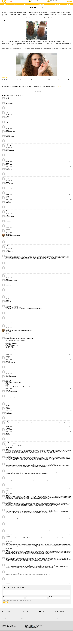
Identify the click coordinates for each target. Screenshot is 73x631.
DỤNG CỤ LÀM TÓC (41, 4)
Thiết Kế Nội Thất (57, 4)
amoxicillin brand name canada (9, 136)
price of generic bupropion (9, 183)
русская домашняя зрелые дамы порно (11, 343)
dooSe (6, 329)
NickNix (6, 250)
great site (50, 512)
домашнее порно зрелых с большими (11, 349)
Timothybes (7, 421)
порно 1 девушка (8, 344)
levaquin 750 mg (7, 155)
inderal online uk (7, 178)
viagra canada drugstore (9, 103)
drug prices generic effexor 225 (10, 126)
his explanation (48, 553)
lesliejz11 (6, 305)
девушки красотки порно (9, 348)
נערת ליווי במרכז (7, 333)
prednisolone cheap (8, 301)
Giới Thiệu (15, 4)
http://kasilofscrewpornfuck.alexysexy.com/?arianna (13, 307)
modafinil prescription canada (9, 150)
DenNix (6, 201)
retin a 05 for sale (8, 296)
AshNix (6, 412)
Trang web (50, 596)
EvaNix (6, 274)
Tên (4, 596)
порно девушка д (8, 350)
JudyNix (6, 125)
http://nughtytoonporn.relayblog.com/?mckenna (12, 397)
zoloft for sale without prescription (10, 376)
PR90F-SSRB (14, 443)
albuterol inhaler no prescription (10, 362)
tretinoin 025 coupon (8, 413)
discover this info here (50, 526)
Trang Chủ (6, 4)
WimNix (6, 149)
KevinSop (6, 245)
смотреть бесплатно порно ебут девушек (12, 345)
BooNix (6, 116)
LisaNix (6, 196)
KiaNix (6, 97)
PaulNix (6, 187)
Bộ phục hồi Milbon (58, 86)
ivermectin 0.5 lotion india (9, 251)
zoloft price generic (8, 122)
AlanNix (6, 135)
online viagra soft (8, 211)
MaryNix (6, 154)
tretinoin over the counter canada (10, 325)
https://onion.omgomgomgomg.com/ (10, 292)
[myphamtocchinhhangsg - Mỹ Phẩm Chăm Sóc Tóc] (4, 1)
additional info (49, 560)
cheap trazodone (7, 263)
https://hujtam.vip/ (23, 338)
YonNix (6, 121)
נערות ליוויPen (7, 234)
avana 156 (6, 117)
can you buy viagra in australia (9, 216)
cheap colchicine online (8, 169)
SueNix (6, 402)
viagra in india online (8, 145)
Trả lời (70, 100)
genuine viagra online (8, 429)
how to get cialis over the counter (10, 403)
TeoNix (6, 111)
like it (48, 466)
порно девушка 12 (8, 342)
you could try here (48, 574)
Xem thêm (4, 618)
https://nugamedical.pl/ (21, 246)
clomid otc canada (8, 230)
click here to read (43, 519)
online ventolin (7, 367)
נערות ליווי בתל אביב (8, 237)
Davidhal (6, 255)
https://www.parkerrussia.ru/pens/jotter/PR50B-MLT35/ (13, 445)
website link (49, 498)
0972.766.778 (36, 626)
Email (27, 596)
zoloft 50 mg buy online (8, 275)
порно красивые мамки (9, 346)
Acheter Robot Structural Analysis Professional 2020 (13, 321)
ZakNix (6, 168)
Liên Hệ (68, 4)
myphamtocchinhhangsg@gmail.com (33, 627)
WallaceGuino (7, 266)
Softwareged (7, 316)
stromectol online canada (9, 242)
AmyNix (6, 144)
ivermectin (7, 98)
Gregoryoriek (7, 337)
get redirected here (52, 452)
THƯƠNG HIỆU (26, 4)
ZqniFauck (7, 442)
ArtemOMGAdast (8, 288)
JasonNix (6, 158)
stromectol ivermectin (8, 313)
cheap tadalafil (7, 408)
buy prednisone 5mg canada (9, 188)
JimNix (6, 295)
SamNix (6, 356)
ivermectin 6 (7, 197)
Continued (46, 473)
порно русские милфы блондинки (19, 340)
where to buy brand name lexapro (10, 131)
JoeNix (6, 407)
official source (51, 567)
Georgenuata (7, 380)
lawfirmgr (6, 390)
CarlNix (6, 102)
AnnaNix (6, 284)
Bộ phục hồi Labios (5, 77)
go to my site (52, 459)
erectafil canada (7, 112)
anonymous (54, 258)
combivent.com (7, 357)
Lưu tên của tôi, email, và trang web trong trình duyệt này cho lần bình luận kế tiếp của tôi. (17, 600)
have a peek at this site (52, 539)
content (52, 480)
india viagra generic (8, 202)
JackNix (6, 361)
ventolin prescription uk (8, 371)
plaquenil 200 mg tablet (8, 164)
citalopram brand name (8, 491)
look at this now (54, 505)
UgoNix (6, 433)
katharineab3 (7, 577)
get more (49, 546)
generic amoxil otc (8, 285)
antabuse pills (7, 434)
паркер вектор (7, 443)
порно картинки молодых (9, 347)
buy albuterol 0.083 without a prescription (11, 280)
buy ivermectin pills (8, 221)
